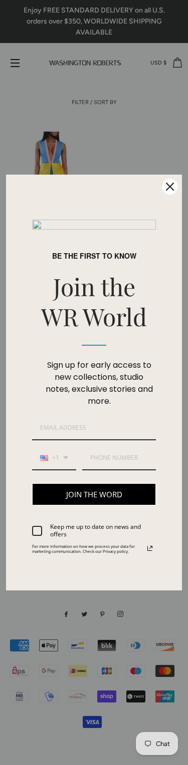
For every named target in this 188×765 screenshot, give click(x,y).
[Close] (170, 187)
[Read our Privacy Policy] (150, 548)
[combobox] (54, 458)
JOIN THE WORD (94, 494)
